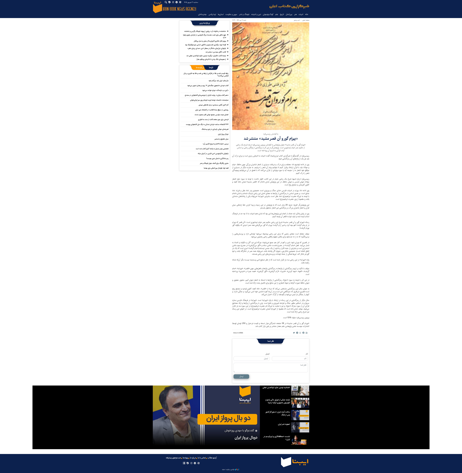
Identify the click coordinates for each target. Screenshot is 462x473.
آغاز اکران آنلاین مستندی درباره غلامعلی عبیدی (213, 105)
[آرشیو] (184, 463)
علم (276, 14)
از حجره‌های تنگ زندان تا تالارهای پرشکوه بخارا (211, 59)
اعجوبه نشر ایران (284, 424)
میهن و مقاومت (231, 14)
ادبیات (301, 14)
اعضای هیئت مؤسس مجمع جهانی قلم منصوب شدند (211, 114)
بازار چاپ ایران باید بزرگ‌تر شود (218, 80)
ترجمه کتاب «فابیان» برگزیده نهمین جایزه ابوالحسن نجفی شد (206, 55)
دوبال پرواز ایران (223, 134)
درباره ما (193, 457)
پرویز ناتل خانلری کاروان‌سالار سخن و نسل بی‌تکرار (210, 41)
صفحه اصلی (305, 20)
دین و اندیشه (256, 14)
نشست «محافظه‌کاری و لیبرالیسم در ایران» (277, 438)
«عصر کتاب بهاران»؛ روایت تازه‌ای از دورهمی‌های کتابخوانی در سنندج (206, 95)
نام (307, 353)
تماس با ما (202, 457)
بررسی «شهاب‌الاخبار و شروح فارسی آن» (215, 143)
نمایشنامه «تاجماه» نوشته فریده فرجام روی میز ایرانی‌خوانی (209, 100)
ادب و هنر (297, 20)
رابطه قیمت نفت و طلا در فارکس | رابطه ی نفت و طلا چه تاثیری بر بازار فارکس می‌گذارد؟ (206, 74)
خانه (306, 14)
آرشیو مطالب (212, 457)
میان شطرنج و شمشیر (221, 139)
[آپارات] (198, 463)
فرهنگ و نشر (244, 14)
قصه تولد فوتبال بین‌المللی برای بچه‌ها (216, 168)
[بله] (187, 463)
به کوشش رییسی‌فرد (270, 134)
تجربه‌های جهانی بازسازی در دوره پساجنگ (215, 129)
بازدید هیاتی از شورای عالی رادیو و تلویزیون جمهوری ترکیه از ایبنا (278, 401)
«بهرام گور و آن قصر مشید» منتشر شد (271, 138)
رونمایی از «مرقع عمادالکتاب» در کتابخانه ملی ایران (211, 110)
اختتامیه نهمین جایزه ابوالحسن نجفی (276, 387)
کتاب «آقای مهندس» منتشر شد (215, 52)
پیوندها (185, 457)
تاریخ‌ (282, 14)
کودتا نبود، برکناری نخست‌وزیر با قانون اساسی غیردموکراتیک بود (205, 44)
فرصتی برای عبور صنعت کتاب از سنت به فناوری (213, 119)
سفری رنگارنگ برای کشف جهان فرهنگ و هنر (214, 163)
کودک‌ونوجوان (268, 14)
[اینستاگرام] (191, 463)
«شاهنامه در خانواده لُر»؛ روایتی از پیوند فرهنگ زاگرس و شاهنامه (205, 31)
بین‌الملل (289, 14)
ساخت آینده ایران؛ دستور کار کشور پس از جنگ (278, 413)
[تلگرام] (194, 463)
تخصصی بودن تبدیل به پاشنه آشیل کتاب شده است (212, 148)
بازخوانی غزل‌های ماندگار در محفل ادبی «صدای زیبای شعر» (206, 48)
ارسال (241, 376)
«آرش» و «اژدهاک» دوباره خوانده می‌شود (215, 90)
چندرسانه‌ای (202, 14)
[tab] (211, 67)
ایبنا (289, 6)
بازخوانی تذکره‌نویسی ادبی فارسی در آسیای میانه (213, 153)
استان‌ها (221, 14)
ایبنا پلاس (212, 14)
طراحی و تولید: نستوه (228, 469)
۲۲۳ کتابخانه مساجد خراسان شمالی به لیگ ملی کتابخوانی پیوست (207, 124)
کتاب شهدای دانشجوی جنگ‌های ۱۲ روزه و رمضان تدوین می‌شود (207, 85)
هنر (295, 14)
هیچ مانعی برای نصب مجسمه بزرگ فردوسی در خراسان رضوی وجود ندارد (204, 36)
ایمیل (268, 353)
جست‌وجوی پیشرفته (173, 457)
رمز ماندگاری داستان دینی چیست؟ (217, 158)
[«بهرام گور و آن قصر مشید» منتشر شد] (270, 76)
